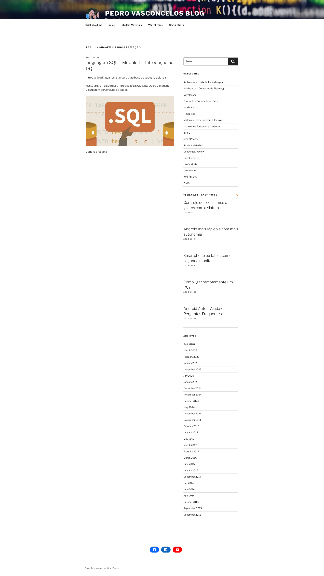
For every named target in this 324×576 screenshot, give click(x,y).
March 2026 (190, 350)
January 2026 (190, 363)
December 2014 (192, 476)
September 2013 (192, 508)
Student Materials (132, 24)
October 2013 (191, 502)
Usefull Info (189, 170)
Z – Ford (187, 183)
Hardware (188, 107)
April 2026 (189, 344)
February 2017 (191, 451)
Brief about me (93, 24)
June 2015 (189, 464)
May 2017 (188, 438)
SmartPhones (190, 138)
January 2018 (190, 432)
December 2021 (192, 413)
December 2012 (192, 514)
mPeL (112, 24)
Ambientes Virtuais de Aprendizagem (203, 82)
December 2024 (192, 388)
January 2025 (190, 381)
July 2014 (188, 483)
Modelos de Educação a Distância (201, 126)
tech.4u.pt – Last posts (200, 195)
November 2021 (192, 419)
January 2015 (190, 470)
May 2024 (189, 407)
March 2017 (190, 445)
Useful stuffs (176, 24)
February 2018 (191, 426)
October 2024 (191, 401)
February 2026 (191, 356)
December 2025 (192, 369)
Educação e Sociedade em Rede (200, 101)
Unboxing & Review (193, 151)
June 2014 (189, 489)
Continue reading (96, 151)
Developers (189, 94)
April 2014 (189, 495)
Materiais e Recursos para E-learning (203, 120)
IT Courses (189, 113)
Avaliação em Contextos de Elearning (203, 88)
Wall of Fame (155, 24)
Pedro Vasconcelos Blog (155, 13)
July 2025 (188, 375)
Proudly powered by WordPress (102, 568)
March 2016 (190, 457)
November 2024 (192, 394)
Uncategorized (191, 158)
